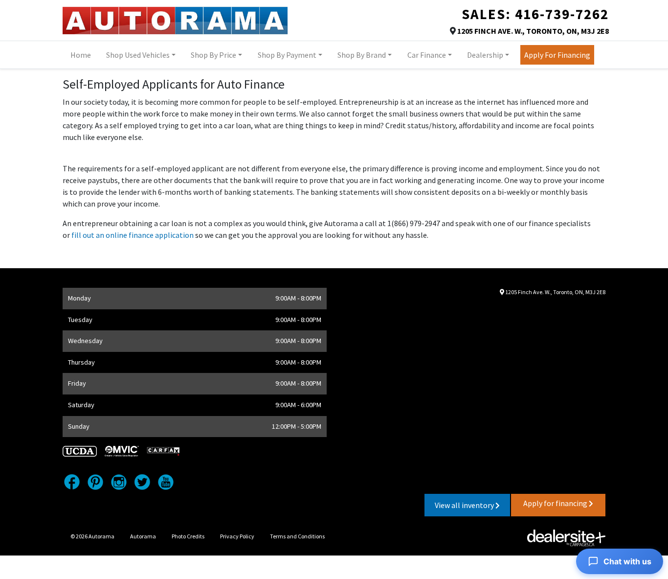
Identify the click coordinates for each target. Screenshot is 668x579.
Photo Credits (188, 536)
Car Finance (426, 55)
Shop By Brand (361, 55)
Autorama (143, 536)
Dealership (485, 55)
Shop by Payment (287, 55)
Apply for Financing (557, 55)
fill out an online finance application (132, 235)
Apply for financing (556, 503)
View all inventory (465, 505)
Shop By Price (213, 55)
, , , (533, 31)
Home (80, 55)
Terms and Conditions (297, 536)
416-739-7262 (562, 14)
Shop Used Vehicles (138, 55)
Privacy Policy (237, 536)
